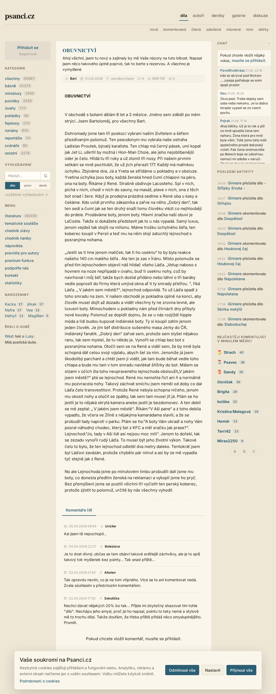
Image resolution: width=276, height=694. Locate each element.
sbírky (263, 29)
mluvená (233, 29)
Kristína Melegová (234, 411)
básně (17, 85)
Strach (230, 352)
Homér (223, 421)
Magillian (36, 315)
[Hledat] (45, 175)
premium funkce (19, 260)
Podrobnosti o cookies (40, 681)
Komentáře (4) (79, 510)
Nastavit (212, 670)
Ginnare (235, 183)
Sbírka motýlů (229, 309)
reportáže (17, 138)
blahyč (11, 315)
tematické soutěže (21, 223)
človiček (225, 382)
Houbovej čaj (236, 248)
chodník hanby (18, 238)
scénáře (16, 145)
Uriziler (110, 526)
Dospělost (233, 218)
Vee (29, 310)
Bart (73, 78)
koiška (223, 401)
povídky (18, 101)
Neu (223, 93)
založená (213, 29)
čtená (196, 29)
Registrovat (28, 54)
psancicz (19, 15)
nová (154, 29)
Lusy (29, 336)
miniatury (19, 93)
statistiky (13, 283)
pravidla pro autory (22, 253)
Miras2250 (227, 441)
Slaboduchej (235, 324)
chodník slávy (17, 230)
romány (16, 130)
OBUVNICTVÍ (79, 50)
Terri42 (224, 431)
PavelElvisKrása (232, 70)
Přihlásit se (28, 47)
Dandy (230, 372)
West (9, 336)
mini (249, 29)
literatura (21, 215)
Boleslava (112, 546)
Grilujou (224, 203)
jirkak (32, 304)
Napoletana (234, 278)
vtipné (129, 78)
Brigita (223, 391)
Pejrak (225, 121)
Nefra (10, 310)
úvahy (15, 108)
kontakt (11, 275)
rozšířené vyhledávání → (26, 194)
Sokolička (111, 598)
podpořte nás (17, 268)
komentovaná (174, 29)
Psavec (230, 362)
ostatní (17, 153)
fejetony (17, 123)
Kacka (10, 304)
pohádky (17, 115)
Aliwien (110, 572)
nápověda (14, 245)
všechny (19, 78)
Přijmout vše (241, 670)
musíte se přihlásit (248, 60)
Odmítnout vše (182, 670)
